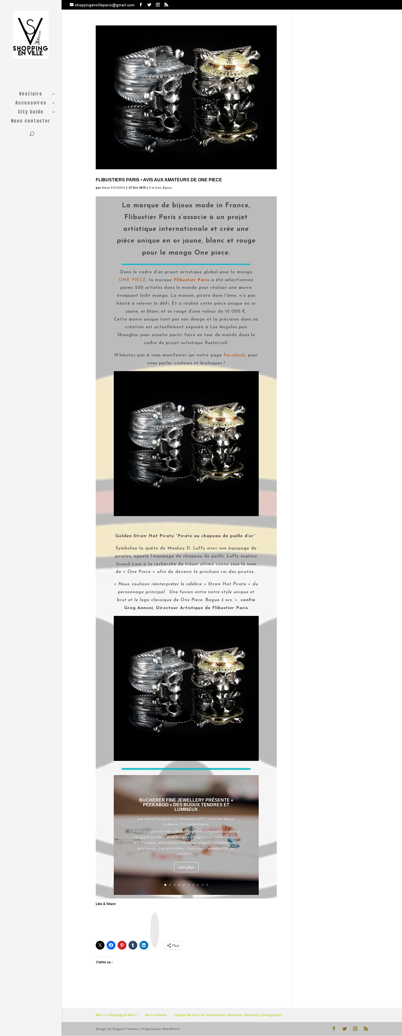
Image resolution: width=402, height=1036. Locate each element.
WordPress (171, 1029)
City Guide (30, 112)
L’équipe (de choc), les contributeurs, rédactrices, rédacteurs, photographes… (229, 1015)
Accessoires (30, 103)
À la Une (155, 188)
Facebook (234, 355)
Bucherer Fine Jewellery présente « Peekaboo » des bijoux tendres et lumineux (186, 805)
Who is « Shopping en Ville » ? (117, 1015)
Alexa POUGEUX (113, 188)
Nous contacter (31, 121)
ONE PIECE (132, 280)
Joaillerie (171, 824)
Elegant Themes (125, 1029)
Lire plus (186, 867)
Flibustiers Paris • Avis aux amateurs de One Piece (159, 179)
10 (207, 885)
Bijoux (167, 188)
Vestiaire (30, 94)
